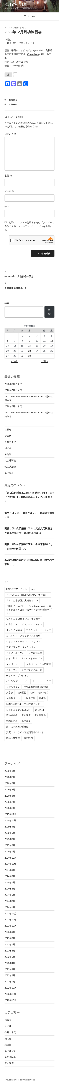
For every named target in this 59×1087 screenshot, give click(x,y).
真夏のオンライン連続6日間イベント (25, 732)
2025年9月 (10, 826)
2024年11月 (10, 864)
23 (29, 351)
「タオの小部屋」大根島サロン (22, 600)
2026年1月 (10, 808)
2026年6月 (10, 783)
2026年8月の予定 (13, 384)
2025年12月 (10, 814)
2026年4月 (10, 789)
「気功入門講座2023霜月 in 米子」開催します (29, 492)
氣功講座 (26, 721)
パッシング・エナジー (17, 681)
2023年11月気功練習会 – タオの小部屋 (29, 497)
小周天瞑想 (29, 698)
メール (9, 191)
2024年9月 (10, 870)
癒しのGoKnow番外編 (17, 726)
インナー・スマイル (31, 624)
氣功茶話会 (12, 721)
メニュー (31, 16)
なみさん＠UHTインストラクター (23, 618)
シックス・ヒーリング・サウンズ (23, 641)
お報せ (8, 429)
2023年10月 (10, 926)
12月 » (44, 361)
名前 (8, 175)
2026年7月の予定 (13, 390)
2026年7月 (10, 777)
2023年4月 (10, 963)
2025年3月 (10, 839)
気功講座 (9, 473)
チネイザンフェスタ (31, 669)
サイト (8, 207)
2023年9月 (10, 932)
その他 (8, 435)
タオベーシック (14, 664)
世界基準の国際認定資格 (36, 687)
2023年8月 (10, 938)
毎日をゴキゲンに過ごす (18, 709)
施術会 (8, 448)
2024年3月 (10, 901)
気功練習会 (13, 100)
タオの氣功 (12, 658)
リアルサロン (13, 687)
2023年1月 (10, 981)
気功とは (39, 709)
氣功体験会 (40, 715)
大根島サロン (13, 698)
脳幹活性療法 (13, 738)
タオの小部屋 (16, 4)
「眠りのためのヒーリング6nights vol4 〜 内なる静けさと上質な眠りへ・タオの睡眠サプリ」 (29, 609)
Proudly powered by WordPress (20, 1080)
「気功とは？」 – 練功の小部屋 (37, 513)
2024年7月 (10, 882)
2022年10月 (10, 1000)
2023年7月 (10, 944)
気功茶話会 (10, 466)
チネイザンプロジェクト (18, 675)
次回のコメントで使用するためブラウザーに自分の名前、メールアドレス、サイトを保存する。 (29, 226)
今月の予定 (10, 442)
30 (29, 356)
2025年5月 (10, 833)
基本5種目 (43, 692)
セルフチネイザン (15, 653)
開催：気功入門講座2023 (18, 528)
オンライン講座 (14, 630)
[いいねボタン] (8, 74)
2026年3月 (10, 795)
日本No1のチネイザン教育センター (24, 704)
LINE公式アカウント (16, 589)
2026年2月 (10, 802)
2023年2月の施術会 (15, 560)
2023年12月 (10, 913)
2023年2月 (10, 975)
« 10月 (14, 361)
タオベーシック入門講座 (38, 664)
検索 (7, 303)
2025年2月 (10, 845)
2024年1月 (10, 907)
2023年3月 (10, 969)
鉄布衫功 (28, 738)
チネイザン (12, 669)
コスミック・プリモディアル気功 (23, 635)
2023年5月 (10, 957)
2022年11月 (10, 994)
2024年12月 (10, 857)
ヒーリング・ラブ (42, 681)
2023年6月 (10, 950)
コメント (10, 133)
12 (51, 340)
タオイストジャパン (31, 658)
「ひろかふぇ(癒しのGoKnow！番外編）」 (28, 594)
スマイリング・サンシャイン (21, 647)
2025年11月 (10, 820)
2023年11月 (10, 919)
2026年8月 (10, 771)
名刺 (32, 692)
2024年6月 (10, 888)
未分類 (8, 454)
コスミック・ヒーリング (38, 630)
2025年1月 (10, 851)
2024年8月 (10, 876)
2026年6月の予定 (13, 406)
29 (22, 356)
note (33, 589)
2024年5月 (10, 895)
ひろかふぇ (12, 624)
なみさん (23, 27)
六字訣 (9, 692)
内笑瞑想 (21, 692)
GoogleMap (33, 54)
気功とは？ (11, 513)
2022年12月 (10, 988)
